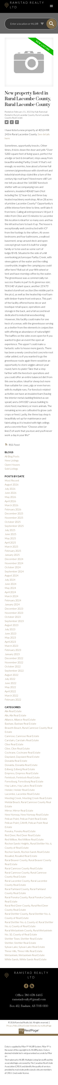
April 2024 (10, 592)
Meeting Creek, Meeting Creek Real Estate (28, 798)
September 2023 (14, 620)
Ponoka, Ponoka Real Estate (20, 831)
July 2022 (10, 678)
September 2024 (14, 571)
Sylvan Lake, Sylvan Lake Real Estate (25, 946)
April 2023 (10, 641)
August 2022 (11, 674)
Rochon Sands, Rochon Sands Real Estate (27, 851)
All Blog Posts (12, 456)
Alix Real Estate (13, 711)
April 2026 (10, 501)
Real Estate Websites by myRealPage (35, 1025)
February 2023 (13, 649)
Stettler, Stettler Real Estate (20, 942)
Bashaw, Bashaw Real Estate (20, 723)
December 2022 (14, 658)
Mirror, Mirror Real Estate (19, 810)
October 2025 (13, 521)
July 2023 (10, 629)
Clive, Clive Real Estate (17, 748)
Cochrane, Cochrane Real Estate (22, 752)
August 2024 (11, 575)
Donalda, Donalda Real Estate (21, 764)
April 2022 (10, 691)
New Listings (12, 460)
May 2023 (10, 637)
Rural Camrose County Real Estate (24, 868)
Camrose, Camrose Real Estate (22, 735)
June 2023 (10, 633)
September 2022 (14, 670)
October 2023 (13, 616)
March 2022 (11, 695)
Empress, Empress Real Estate (22, 773)
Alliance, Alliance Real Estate (20, 719)
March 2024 (11, 596)
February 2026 (13, 509)
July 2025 (10, 530)
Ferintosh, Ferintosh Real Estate (22, 777)
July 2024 (10, 579)
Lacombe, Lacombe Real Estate (22, 793)
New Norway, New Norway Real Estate (27, 814)
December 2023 (14, 608)
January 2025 (12, 554)
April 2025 (10, 542)
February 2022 (13, 699)
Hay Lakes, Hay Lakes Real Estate (23, 785)
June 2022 (10, 683)
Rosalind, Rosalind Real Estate (21, 855)
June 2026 (10, 492)
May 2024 (10, 587)
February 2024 (13, 600)
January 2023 (12, 654)
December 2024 (14, 558)
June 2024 (10, 583)
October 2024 (13, 567)
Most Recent (12, 480)
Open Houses (12, 464)
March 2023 (11, 645)
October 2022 (13, 666)
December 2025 (14, 513)
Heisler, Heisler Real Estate (20, 789)
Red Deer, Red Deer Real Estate (23, 835)
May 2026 (10, 496)
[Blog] (32, 986)
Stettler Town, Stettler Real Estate (24, 938)
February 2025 (13, 550)
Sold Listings (11, 468)
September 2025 (14, 525)
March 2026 (11, 505)
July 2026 (10, 488)
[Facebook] (26, 986)
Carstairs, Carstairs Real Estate (22, 740)
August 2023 (11, 625)
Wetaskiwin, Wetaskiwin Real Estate (25, 955)
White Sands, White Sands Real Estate (26, 959)
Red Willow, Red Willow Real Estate (24, 839)
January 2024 (12, 604)
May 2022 (10, 687)
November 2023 (14, 612)
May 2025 (10, 538)
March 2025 (11, 546)
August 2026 (11, 484)
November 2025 (14, 517)
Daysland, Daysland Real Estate (22, 756)
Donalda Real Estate (16, 760)
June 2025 (10, 534)
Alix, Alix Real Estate (15, 715)
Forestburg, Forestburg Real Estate (24, 781)
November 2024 (14, 563)
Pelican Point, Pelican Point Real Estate (26, 818)
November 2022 (14, 662)
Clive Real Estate (14, 744)
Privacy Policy (12, 1025)
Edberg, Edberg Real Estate (20, 769)
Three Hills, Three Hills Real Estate (23, 951)
